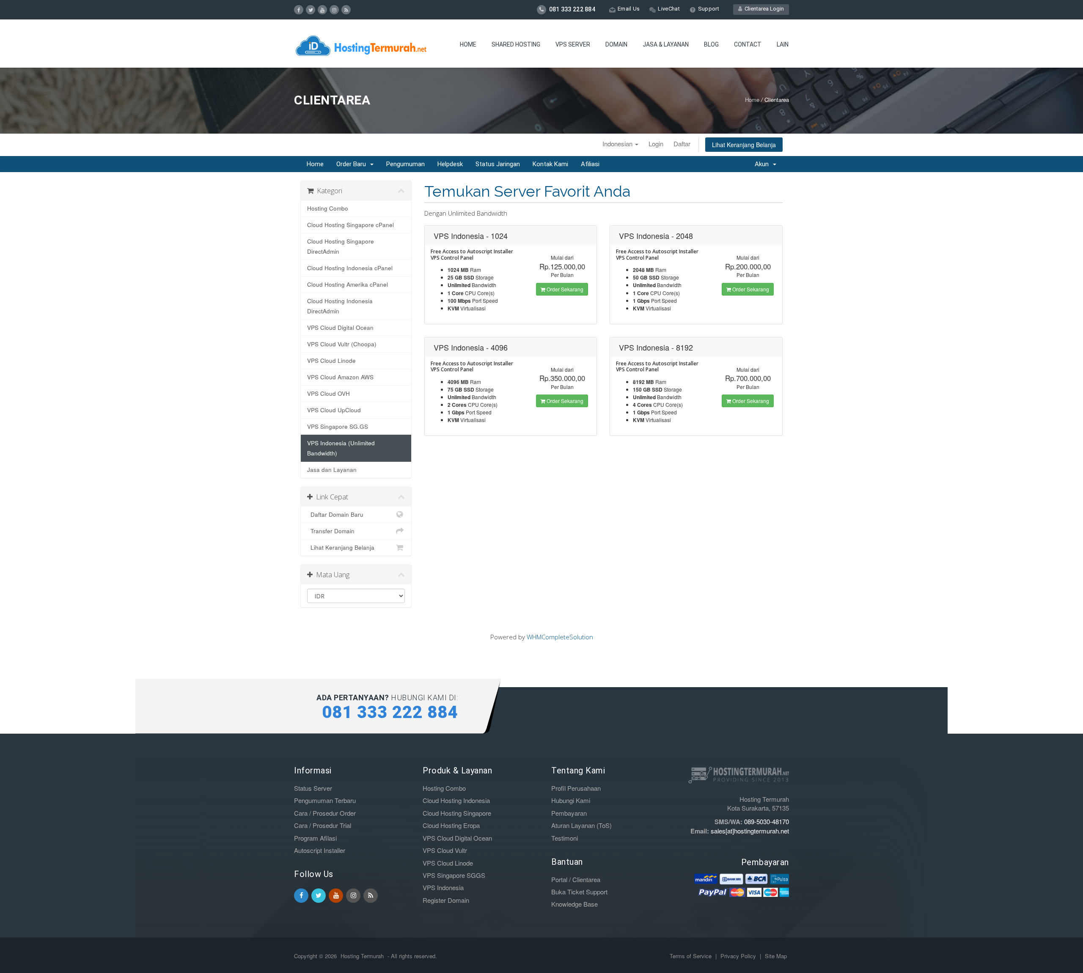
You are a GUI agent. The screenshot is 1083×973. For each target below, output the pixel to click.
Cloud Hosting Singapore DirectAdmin (340, 246)
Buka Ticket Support (579, 891)
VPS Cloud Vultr (445, 850)
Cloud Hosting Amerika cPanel (347, 284)
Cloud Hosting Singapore (457, 813)
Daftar (681, 143)
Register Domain (446, 900)
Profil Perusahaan (576, 788)
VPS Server (572, 44)
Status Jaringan (498, 164)
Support (708, 8)
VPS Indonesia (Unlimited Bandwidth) (341, 448)
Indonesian (618, 143)
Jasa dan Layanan (332, 470)
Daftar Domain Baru (335, 514)
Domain (616, 44)
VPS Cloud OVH (328, 393)
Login (656, 143)
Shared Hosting (516, 44)
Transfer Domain (331, 531)
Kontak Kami (550, 164)
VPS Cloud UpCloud (334, 410)
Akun (763, 164)
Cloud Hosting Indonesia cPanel (350, 268)
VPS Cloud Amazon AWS (340, 377)
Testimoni (564, 837)
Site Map (776, 956)
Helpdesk (450, 164)
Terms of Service (691, 956)
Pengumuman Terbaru (325, 800)
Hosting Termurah (362, 956)
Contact (747, 44)
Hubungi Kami (570, 800)
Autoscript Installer (319, 850)
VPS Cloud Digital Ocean (340, 327)
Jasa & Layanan (666, 44)
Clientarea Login (763, 8)
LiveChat (668, 8)
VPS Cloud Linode (331, 360)
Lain (783, 44)
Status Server (313, 788)
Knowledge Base (574, 903)
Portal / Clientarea (575, 879)
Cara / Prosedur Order (325, 813)
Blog (711, 44)
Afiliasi (590, 164)
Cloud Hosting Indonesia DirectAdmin (340, 306)
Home (468, 44)
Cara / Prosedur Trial (322, 825)
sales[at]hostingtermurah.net (750, 830)
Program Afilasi (315, 837)
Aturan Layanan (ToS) (581, 825)
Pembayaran (569, 813)
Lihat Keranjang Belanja (744, 144)
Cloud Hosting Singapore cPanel (350, 225)
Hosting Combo (327, 208)
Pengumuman (405, 164)
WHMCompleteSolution (560, 637)
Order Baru (352, 164)
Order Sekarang (564, 289)
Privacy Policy (739, 956)
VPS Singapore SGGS (454, 875)
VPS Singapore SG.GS (337, 426)
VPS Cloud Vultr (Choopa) (342, 344)
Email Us (629, 8)
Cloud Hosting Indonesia (456, 800)
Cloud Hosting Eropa (451, 825)
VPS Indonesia (443, 887)
